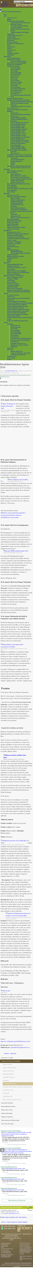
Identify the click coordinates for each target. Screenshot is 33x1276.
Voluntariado (10, 55)
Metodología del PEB (17, 203)
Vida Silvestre (11, 280)
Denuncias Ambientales (13, 274)
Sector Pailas (14, 71)
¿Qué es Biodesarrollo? (13, 58)
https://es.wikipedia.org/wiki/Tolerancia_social (15, 1041)
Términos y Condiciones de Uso (12, 1263)
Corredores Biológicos (13, 285)
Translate (26, 3)
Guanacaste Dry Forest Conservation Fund (25, 1249)
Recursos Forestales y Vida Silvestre (14, 275)
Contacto (9, 51)
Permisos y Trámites (12, 279)
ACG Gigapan (11, 358)
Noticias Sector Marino (13, 316)
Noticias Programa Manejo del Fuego (17, 306)
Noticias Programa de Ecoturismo (16, 301)
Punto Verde (14, 214)
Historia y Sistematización (18, 200)
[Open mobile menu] (0, 8)
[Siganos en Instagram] (26, 5)
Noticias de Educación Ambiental (16, 312)
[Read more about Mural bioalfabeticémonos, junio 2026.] (12, 1190)
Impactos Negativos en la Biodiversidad (18, 272)
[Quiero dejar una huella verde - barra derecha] (13, 1217)
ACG (5, 16)
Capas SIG (14, 151)
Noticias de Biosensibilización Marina (17, 314)
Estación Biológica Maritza (18, 124)
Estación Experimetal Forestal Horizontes (18, 291)
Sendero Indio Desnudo (17, 180)
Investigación (7, 230)
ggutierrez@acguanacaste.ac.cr (12, 1213)
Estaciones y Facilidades (14, 243)
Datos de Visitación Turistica (18, 61)
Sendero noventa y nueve (18, 182)
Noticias (9, 48)
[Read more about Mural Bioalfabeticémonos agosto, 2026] (13, 1168)
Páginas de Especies (12, 225)
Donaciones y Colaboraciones (15, 43)
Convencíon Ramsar (16, 27)
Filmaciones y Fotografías (14, 242)
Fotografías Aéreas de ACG (18, 343)
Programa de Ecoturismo (14, 59)
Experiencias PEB (16, 216)
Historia (9, 19)
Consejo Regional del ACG (14, 35)
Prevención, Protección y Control (16, 267)
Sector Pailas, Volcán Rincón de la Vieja (18, 184)
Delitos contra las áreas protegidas (16, 271)
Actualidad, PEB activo (17, 204)
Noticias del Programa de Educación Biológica (20, 303)
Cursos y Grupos (11, 240)
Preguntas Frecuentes (13, 246)
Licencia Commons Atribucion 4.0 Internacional (22, 1266)
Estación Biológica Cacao (18, 126)
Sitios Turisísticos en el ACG (15, 171)
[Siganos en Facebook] (17, 5)
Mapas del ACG (15, 153)
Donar (9, 45)
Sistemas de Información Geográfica (17, 150)
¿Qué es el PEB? (15, 198)
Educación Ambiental (13, 219)
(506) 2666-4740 (7, 1252)
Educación (6, 193)
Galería (13, 164)
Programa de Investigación (14, 64)
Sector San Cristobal (16, 82)
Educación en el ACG (13, 195)
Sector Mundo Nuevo (17, 90)
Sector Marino (11, 192)
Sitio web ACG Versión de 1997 (26, 1259)
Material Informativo (16, 161)
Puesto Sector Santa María (18, 143)
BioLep (9, 259)
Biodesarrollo (7, 56)
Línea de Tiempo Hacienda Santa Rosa (21, 179)
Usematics (27, 1246)
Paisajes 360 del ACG (17, 351)
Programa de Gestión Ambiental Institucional (19, 156)
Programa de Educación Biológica (16, 63)
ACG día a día (15, 341)
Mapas (9, 248)
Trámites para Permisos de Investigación (18, 238)
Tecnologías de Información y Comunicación (19, 155)
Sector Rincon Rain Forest (18, 88)
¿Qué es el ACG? (12, 18)
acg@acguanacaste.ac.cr (7, 1248)
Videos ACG (10, 348)
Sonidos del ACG (12, 356)
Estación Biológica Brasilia (18, 148)
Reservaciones (15, 113)
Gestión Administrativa (13, 39)
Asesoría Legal (11, 37)
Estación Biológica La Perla (18, 134)
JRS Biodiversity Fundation (26, 1251)
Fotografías (10, 324)
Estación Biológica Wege (18, 146)
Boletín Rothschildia (12, 224)
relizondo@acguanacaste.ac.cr (20, 1047)
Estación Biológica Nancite (18, 117)
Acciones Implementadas (17, 159)
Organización (11, 34)
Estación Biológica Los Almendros (20, 137)
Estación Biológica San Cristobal (20, 142)
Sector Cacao (14, 77)
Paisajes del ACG (15, 325)
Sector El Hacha (15, 80)
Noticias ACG (11, 296)
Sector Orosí (14, 79)
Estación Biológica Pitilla (18, 127)
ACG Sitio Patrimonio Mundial (19, 26)
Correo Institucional (5, 1256)
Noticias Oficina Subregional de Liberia (18, 309)
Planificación (10, 40)
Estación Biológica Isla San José (20, 122)
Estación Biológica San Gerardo (19, 140)
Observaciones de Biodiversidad (16, 227)
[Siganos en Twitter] (20, 5)
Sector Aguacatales (16, 92)
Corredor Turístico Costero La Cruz (20, 167)
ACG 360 (10, 350)
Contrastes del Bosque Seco (18, 354)
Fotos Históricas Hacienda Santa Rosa (21, 338)
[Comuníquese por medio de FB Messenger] (31, 5)
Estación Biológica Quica (18, 138)
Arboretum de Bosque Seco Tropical (21, 106)
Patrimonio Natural (12, 287)
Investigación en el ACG (14, 232)
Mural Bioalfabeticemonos (18, 208)
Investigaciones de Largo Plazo (15, 237)
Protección (6, 262)
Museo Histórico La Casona (18, 175)
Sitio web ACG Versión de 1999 (26, 1256)
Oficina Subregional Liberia (15, 277)
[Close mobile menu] (0, 10)
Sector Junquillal (15, 69)
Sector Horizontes (16, 87)
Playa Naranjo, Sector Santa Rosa (20, 177)
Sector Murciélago (16, 74)
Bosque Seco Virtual (12, 222)
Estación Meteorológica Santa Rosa (20, 253)
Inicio (5, 14)
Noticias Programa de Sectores (15, 308)
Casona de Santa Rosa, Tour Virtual (20, 353)
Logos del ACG (11, 50)
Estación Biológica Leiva (18, 132)
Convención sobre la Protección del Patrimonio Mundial (20, 23)
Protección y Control (13, 283)
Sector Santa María (16, 72)
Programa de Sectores (13, 66)
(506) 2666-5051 (7, 1251)
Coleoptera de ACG (12, 258)
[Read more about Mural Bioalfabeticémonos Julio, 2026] (12, 1179)
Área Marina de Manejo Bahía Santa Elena (19, 166)
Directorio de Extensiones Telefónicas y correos (7, 1255)
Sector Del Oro (15, 93)
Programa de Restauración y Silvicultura (18, 100)
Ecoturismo (7, 169)
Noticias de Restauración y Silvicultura (18, 311)
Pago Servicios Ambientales (15, 288)
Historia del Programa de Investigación (18, 233)
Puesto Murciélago (16, 145)
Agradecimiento (27, 1234)
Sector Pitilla (14, 85)
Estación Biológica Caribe (18, 130)
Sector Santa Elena (16, 84)
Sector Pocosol (15, 76)
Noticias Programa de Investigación (17, 304)
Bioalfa (9, 261)
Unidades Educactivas (17, 201)
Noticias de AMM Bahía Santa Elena (17, 320)
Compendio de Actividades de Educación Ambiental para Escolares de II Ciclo (22, 211)
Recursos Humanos (12, 42)
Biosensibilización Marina (14, 221)
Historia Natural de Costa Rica (15, 256)
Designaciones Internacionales (15, 21)
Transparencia (11, 47)
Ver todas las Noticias (13, 295)
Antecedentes (14, 158)
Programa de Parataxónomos (15, 235)
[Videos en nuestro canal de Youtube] (23, 5)
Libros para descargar (13, 229)
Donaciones (14, 206)
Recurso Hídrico (11, 282)
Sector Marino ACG (12, 108)
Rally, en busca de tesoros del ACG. (21, 217)
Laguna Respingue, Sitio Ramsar (20, 32)
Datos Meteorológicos (13, 250)
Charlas (9, 359)
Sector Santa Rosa (16, 68)
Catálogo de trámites (12, 53)
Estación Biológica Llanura (18, 135)
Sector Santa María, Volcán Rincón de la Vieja (20, 188)
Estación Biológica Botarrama (19, 129)
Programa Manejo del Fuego (15, 98)
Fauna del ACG (15, 337)
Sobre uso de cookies (26, 1263)
